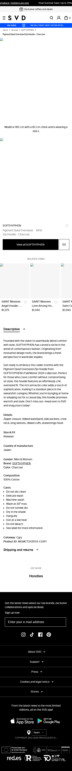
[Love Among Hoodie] (45, 280)
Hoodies (36, 576)
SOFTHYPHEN (27, 30)
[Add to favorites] (67, 226)
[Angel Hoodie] (14, 280)
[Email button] (64, 244)
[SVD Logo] (17, 18)
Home (5, 30)
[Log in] (59, 18)
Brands (15, 30)
